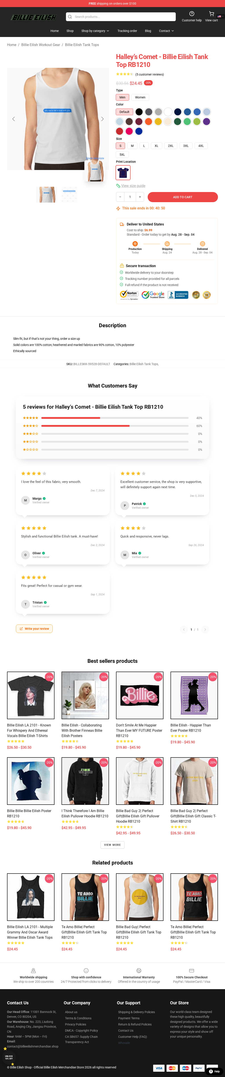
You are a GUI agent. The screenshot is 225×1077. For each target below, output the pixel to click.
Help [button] (217, 1071)
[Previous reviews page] (184, 630)
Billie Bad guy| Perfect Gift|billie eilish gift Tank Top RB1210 (138, 932)
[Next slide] (102, 119)
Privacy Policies (75, 1024)
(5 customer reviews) (149, 74)
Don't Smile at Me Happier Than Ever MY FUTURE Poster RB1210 (139, 730)
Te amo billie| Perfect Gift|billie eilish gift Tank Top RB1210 (84, 932)
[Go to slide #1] (46, 195)
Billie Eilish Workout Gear (40, 45)
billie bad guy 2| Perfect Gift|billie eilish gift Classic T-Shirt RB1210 (193, 816)
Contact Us (125, 1030)
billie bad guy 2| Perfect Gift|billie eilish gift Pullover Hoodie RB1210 (137, 816)
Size (119, 138)
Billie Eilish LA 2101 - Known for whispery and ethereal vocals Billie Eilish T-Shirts (29, 730)
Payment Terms (129, 1018)
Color (119, 104)
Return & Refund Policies (135, 1024)
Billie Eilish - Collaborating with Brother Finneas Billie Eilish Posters (82, 730)
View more (112, 844)
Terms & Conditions (78, 1018)
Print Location (126, 161)
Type (119, 90)
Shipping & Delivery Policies (136, 1012)
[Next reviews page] (205, 630)
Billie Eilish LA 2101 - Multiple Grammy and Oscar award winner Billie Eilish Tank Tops (30, 932)
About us (71, 1012)
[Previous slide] (13, 119)
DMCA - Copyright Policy (81, 1030)
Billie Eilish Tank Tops (82, 45)
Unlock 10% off (9, 1057)
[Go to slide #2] (69, 195)
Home (11, 45)
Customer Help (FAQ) (132, 1036)
